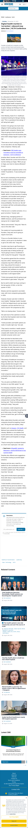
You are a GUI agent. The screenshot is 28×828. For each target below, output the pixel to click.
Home (2, 17)
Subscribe (20, 529)
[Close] (26, 797)
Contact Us (14, 778)
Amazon (13, 428)
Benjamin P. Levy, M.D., (8, 630)
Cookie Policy (12, 814)
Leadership (19, 559)
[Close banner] (26, 2)
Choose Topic (12, 8)
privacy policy (7, 533)
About (14, 773)
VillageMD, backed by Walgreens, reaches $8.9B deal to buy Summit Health (14, 450)
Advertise (14, 775)
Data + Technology (6, 562)
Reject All (14, 821)
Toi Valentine (7, 692)
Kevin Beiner (6, 633)
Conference (8, 17)
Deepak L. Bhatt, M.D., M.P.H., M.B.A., (11, 631)
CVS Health (20, 428)
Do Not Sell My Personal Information (14, 784)
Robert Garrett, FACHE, (19, 628)
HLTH (14, 562)
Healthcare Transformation (8, 559)
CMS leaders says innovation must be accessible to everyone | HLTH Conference (13, 152)
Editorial (14, 777)
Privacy (14, 782)
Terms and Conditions (14, 780)
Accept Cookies (14, 825)
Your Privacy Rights (14, 785)
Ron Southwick (7, 598)
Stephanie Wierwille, (9, 628)
